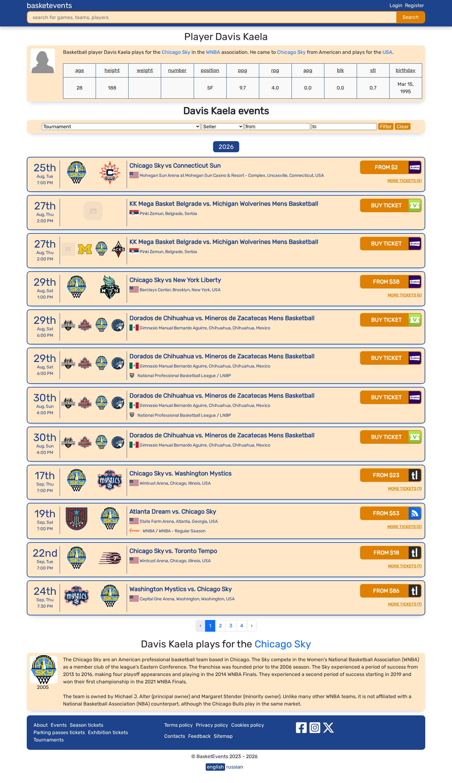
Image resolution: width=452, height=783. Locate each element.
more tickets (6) (405, 295)
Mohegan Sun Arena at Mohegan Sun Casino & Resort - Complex (202, 175)
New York (201, 289)
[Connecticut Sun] (109, 173)
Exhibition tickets (108, 732)
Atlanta (183, 521)
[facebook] (301, 727)
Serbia (190, 213)
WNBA (213, 52)
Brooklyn (181, 289)
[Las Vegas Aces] (118, 249)
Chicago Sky (176, 52)
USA (387, 52)
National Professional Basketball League (176, 375)
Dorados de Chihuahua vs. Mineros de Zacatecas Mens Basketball (222, 318)
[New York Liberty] (109, 287)
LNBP (225, 375)
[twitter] (328, 727)
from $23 (386, 475)
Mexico (263, 328)
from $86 (386, 590)
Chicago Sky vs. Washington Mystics (180, 473)
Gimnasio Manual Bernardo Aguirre (173, 328)
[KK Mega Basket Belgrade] (68, 249)
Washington (187, 599)
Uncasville (277, 175)
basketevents (49, 5)
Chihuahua (220, 328)
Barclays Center (155, 289)
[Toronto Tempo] (109, 558)
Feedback (199, 736)
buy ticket (386, 205)
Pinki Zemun (151, 213)
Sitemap (223, 736)
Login (396, 5)
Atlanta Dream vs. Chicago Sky (172, 511)
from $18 (386, 552)
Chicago (178, 483)
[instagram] (315, 727)
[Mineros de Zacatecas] (85, 325)
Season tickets (86, 725)
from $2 (386, 167)
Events (59, 725)
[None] (93, 211)
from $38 (386, 281)
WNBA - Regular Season (182, 531)
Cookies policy (247, 725)
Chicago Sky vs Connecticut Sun (175, 165)
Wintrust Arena (154, 483)
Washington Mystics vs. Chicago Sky (180, 589)
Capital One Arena (157, 599)
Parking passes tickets (59, 732)
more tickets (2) (404, 526)
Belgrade (174, 213)
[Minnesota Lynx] (118, 325)
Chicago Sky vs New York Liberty (175, 280)
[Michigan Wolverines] (85, 249)
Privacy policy (212, 725)
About (41, 725)
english (215, 767)
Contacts (174, 736)
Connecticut (301, 175)
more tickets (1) (405, 488)
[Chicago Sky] (76, 173)
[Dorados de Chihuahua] (68, 325)
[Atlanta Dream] (76, 519)
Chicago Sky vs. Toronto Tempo (173, 550)
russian (234, 767)
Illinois (194, 483)
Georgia (199, 521)
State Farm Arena (157, 521)
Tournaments (49, 740)
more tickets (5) (404, 180)
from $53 (386, 513)
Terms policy (178, 725)
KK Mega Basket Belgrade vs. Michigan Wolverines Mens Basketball (223, 203)
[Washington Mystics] (109, 480)
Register (414, 5)
